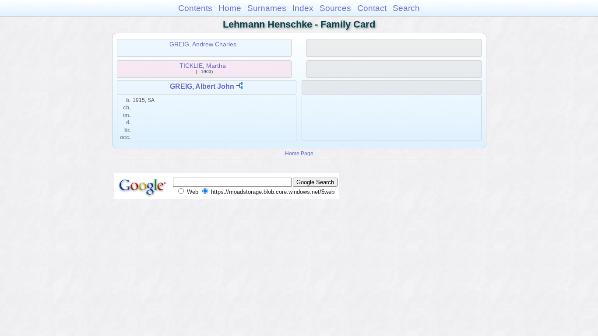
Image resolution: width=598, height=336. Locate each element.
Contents (195, 8)
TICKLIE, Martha (202, 65)
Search (406, 8)
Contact (372, 8)
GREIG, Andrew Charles (202, 44)
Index (302, 8)
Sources (335, 8)
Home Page (299, 153)
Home (229, 8)
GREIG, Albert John (202, 86)
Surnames (266, 8)
